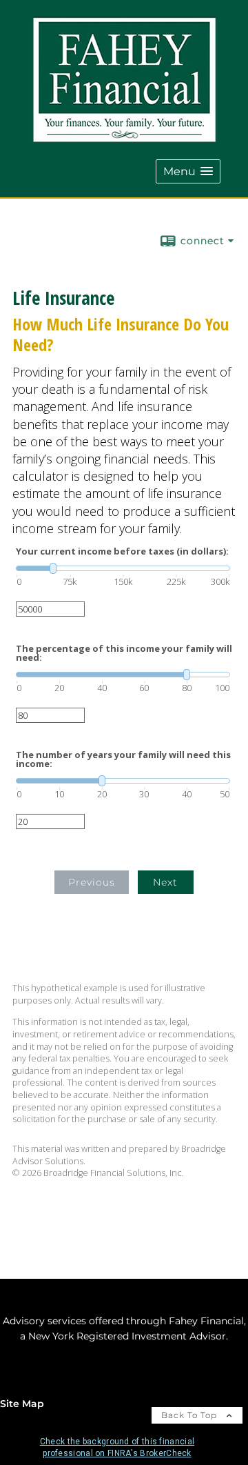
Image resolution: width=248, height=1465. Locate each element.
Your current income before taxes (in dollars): (122, 551)
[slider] (123, 568)
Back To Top (190, 1415)
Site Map (22, 1403)
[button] (188, 171)
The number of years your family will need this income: (123, 759)
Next (165, 882)
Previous (91, 882)
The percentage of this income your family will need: (124, 653)
